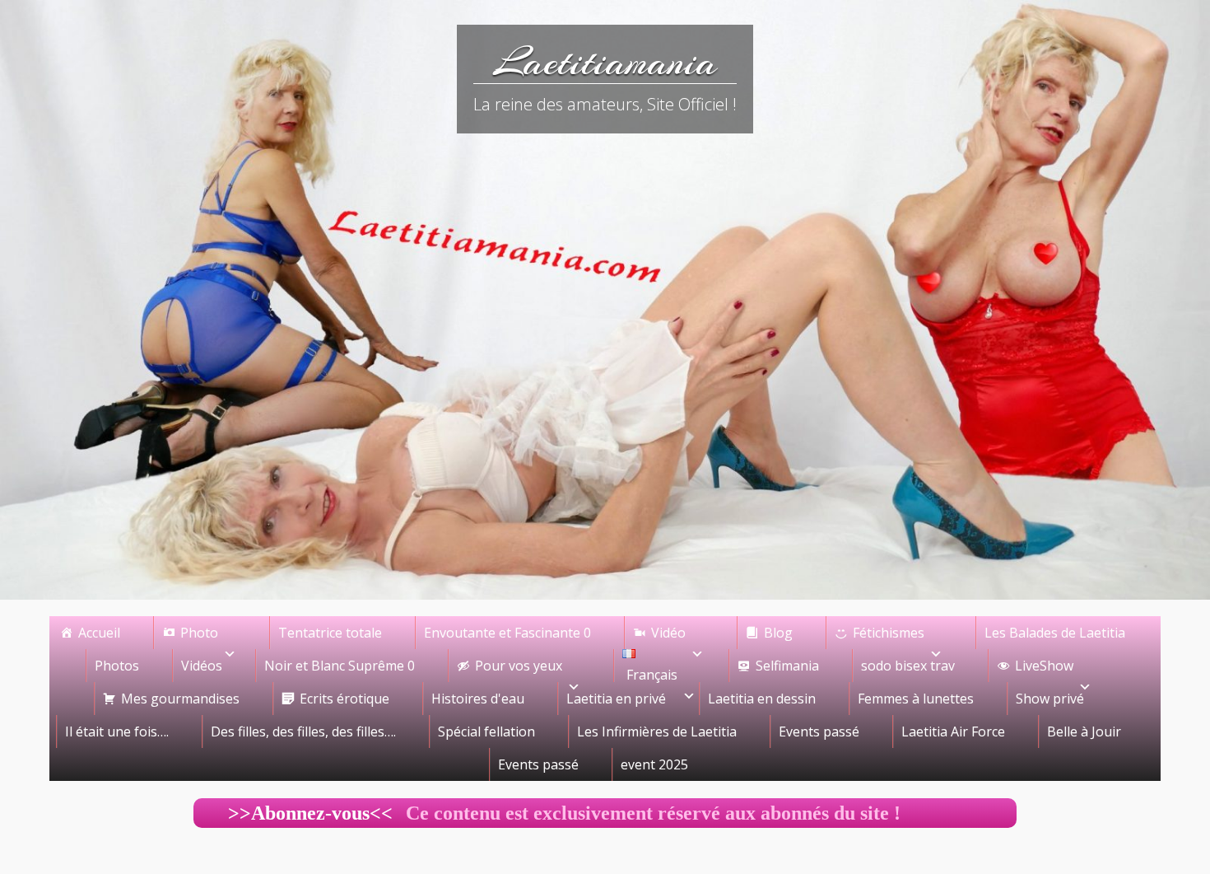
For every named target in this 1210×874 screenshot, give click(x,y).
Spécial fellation (486, 731)
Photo (199, 633)
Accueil (99, 633)
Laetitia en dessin (762, 698)
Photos (117, 666)
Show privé (1050, 698)
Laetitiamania (605, 61)
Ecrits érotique (344, 698)
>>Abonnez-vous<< (293, 813)
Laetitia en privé (616, 698)
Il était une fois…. (117, 731)
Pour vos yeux (518, 666)
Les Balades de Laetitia (1054, 633)
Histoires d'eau (477, 698)
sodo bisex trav (908, 666)
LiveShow (1044, 666)
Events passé (819, 731)
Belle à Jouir (1084, 731)
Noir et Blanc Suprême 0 (339, 666)
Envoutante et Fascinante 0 (507, 633)
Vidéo (668, 633)
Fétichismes (888, 633)
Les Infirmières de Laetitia (657, 731)
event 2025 (654, 764)
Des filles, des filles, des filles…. (303, 731)
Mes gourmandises (180, 698)
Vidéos (201, 666)
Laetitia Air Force (953, 731)
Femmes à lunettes (916, 698)
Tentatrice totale (330, 633)
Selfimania (787, 666)
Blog (778, 633)
